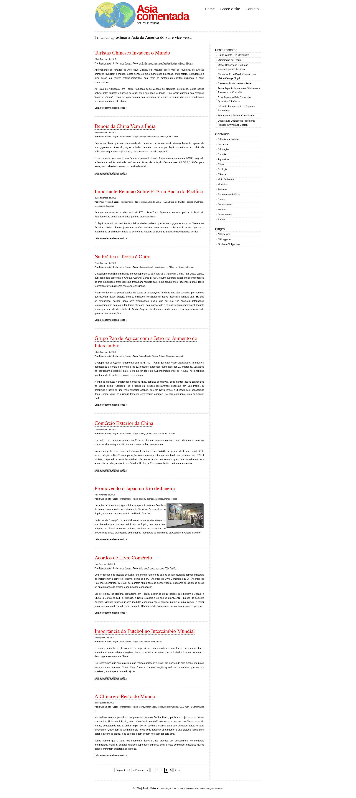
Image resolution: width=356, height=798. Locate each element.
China (169, 137)
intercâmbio (156, 641)
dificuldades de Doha (151, 202)
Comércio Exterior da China (124, 422)
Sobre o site (230, 9)
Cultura (221, 199)
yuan (187, 707)
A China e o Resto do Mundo (125, 696)
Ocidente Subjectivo (229, 244)
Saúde (221, 219)
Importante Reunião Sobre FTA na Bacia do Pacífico (149, 191)
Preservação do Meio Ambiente (234, 83)
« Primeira (138, 770)
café (141, 641)
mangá (167, 499)
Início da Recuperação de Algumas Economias (236, 108)
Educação (223, 149)
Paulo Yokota (105, 63)
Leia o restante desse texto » (111, 107)
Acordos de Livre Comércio (123, 557)
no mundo (153, 63)
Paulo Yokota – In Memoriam (233, 55)
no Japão (143, 63)
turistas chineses (185, 63)
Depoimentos (225, 204)
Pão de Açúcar (158, 356)
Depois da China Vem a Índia (125, 125)
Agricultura (223, 159)
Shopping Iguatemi (174, 356)
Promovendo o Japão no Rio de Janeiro (135, 488)
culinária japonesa (155, 499)
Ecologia (222, 169)
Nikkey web (224, 234)
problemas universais (184, 267)
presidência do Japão (104, 206)
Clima (221, 164)
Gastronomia (225, 214)
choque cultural (146, 267)
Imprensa (223, 144)
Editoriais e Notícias (229, 139)
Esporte (222, 154)
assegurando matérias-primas (152, 137)
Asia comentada (163, 12)
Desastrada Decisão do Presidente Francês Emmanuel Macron (236, 122)
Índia (176, 137)
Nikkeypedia (224, 239)
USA (181, 707)
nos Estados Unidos (168, 63)
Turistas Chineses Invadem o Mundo (132, 52)
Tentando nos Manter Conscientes (236, 115)
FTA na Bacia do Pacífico (173, 202)
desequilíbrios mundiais (167, 707)
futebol (147, 641)
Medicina (223, 184)
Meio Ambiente (226, 179)
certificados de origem (154, 568)
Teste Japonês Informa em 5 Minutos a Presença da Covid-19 (239, 90)
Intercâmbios (125, 63)
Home (210, 9)
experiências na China (164, 267)
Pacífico (173, 568)
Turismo (222, 189)
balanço (142, 433)
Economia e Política (229, 194)
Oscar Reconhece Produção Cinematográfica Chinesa (233, 67)
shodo (174, 499)
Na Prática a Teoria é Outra (122, 256)
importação (170, 433)
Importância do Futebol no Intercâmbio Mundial (145, 630)
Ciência (222, 174)
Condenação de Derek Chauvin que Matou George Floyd (237, 76)
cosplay (142, 499)
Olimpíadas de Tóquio (229, 60)
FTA (167, 568)
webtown (222, 209)
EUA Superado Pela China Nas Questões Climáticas (234, 99)
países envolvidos (195, 202)
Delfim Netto (150, 707)
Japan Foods (145, 356)
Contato (252, 9)
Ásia (141, 568)
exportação (159, 433)
